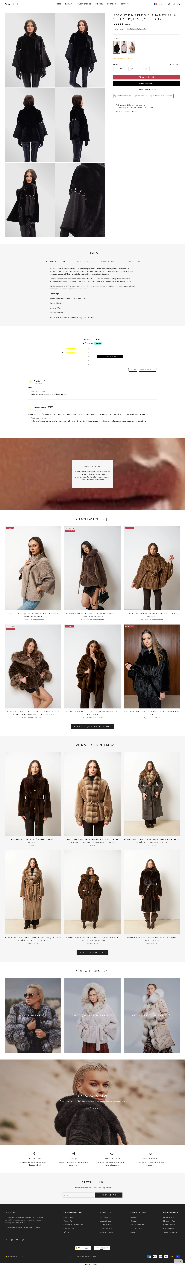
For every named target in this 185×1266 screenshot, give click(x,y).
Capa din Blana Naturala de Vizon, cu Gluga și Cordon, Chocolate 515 (92, 713)
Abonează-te (109, 1195)
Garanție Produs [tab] (109, 261)
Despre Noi (111, 4)
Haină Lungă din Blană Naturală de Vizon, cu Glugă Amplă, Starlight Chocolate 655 (92, 939)
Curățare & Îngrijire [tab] (84, 261)
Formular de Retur (106, 1232)
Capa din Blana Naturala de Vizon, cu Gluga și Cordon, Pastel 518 (152, 615)
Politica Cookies (169, 1225)
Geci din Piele (68, 1221)
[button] (118, 24)
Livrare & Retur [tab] (132, 261)
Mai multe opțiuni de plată (147, 89)
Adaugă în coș (146, 77)
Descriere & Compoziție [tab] (56, 261)
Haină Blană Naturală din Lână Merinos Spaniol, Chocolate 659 (33, 840)
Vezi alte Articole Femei (92, 953)
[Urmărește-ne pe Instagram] (12, 1240)
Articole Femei (105, 1217)
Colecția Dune (68, 1228)
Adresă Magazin (106, 1228)
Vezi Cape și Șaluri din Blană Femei (92, 727)
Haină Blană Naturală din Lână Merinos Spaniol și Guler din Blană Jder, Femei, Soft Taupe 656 (33, 939)
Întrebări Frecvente (137, 1225)
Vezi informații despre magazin (127, 111)
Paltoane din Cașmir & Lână (73, 1225)
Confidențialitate (169, 1228)
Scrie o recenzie (110, 356)
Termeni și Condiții (170, 1232)
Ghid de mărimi (174, 64)
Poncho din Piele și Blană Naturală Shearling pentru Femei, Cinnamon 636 (33, 615)
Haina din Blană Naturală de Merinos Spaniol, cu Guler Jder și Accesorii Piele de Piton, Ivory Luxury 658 (93, 840)
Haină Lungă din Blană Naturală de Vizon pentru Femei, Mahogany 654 (152, 939)
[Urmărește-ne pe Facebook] (6, 1240)
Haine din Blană (68, 1217)
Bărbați (68, 4)
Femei (59, 4)
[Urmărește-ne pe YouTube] (17, 1240)
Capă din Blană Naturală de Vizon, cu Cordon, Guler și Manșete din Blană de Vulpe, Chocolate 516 (33, 713)
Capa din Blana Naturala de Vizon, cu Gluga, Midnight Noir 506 (152, 713)
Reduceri (99, 4)
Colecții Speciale (83, 4)
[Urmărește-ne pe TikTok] (23, 1240)
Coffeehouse (94, 1256)
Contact (125, 4)
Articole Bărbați (106, 1221)
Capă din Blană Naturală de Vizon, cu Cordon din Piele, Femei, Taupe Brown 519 (92, 615)
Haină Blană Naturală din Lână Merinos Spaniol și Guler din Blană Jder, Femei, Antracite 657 (152, 840)
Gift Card (66, 1232)
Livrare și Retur (168, 1217)
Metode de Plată (169, 1221)
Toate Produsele (106, 1225)
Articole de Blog (136, 1228)
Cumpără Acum (92, 1108)
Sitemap (134, 1232)
